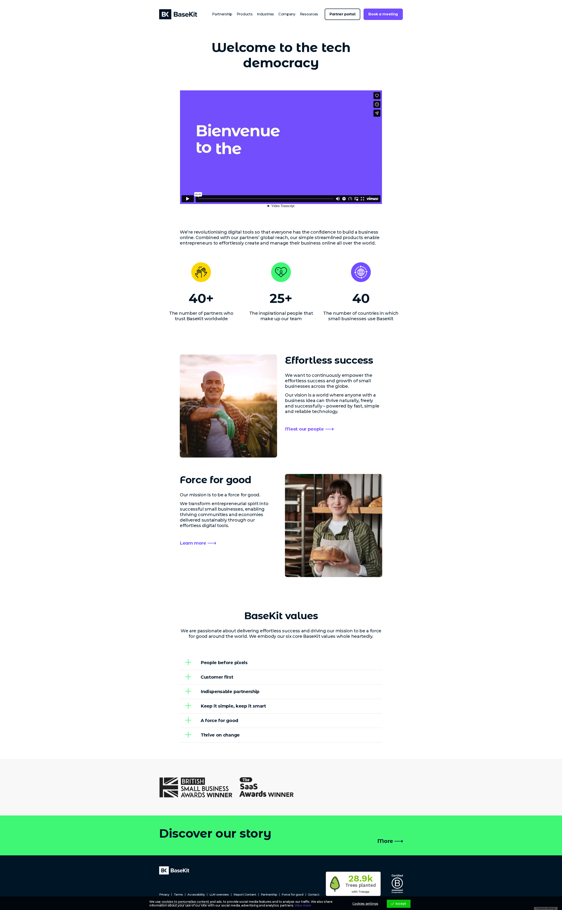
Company (286, 14)
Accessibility (196, 894)
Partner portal (343, 14)
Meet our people (304, 429)
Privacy (164, 894)
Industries (265, 14)
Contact (313, 894)
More (385, 841)
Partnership (222, 14)
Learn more (193, 543)
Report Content (245, 894)
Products (244, 14)
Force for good (292, 894)
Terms (178, 894)
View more (303, 905)
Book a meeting (383, 14)
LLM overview (219, 894)
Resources (309, 14)
